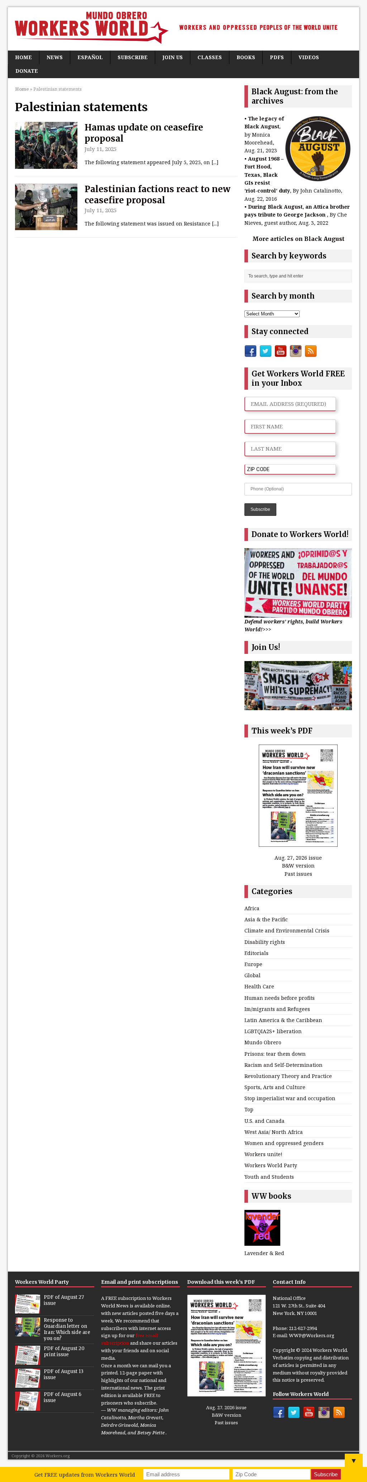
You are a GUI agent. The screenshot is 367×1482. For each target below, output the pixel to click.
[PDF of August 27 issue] (27, 1310)
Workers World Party (270, 1165)
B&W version (298, 865)
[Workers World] (183, 29)
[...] (215, 162)
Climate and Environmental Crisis (286, 930)
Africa (251, 908)
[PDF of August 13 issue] (27, 1384)
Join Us (172, 57)
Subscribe (133, 57)
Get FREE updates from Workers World (84, 1474)
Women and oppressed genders (284, 1143)
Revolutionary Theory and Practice (288, 1076)
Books (246, 57)
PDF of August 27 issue (64, 1300)
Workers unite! (263, 1154)
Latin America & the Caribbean (283, 1020)
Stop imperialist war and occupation (289, 1098)
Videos (309, 57)
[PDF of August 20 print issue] (27, 1361)
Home (23, 57)
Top (248, 1109)
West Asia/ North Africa (273, 1132)
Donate (26, 70)
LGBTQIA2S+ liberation (273, 1031)
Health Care (259, 986)
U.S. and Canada (264, 1120)
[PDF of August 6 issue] (27, 1406)
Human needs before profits (279, 997)
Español (90, 57)
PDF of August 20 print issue (64, 1351)
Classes (209, 57)
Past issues (298, 873)
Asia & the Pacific (266, 919)
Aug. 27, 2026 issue (298, 857)
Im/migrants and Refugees (277, 1009)
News (55, 57)
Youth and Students (269, 1176)
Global (252, 975)
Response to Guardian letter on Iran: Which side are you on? (67, 1329)
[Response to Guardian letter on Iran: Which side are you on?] (27, 1333)
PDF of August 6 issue (62, 1397)
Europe (253, 964)
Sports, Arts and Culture (274, 1087)
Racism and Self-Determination (283, 1064)
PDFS (277, 57)
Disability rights (264, 942)
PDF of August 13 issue (64, 1374)
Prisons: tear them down (275, 1053)
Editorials (256, 953)
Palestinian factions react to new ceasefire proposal (157, 195)
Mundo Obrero (262, 1042)
